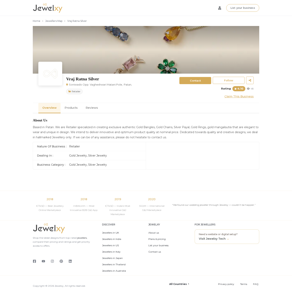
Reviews (92, 108)
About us (153, 232)
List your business (242, 7)
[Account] (220, 8)
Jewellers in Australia (114, 270)
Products (71, 108)
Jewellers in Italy (111, 251)
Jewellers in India (111, 239)
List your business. (158, 245)
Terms (243, 284)
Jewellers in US (110, 245)
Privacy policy (226, 284)
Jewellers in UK (110, 232)
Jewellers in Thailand (114, 264)
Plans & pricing (157, 239)
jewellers (82, 237)
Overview (49, 108)
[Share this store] (250, 80)
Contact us (154, 251)
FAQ (255, 284)
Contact (195, 80)
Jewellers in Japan (112, 258)
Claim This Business (239, 96)
